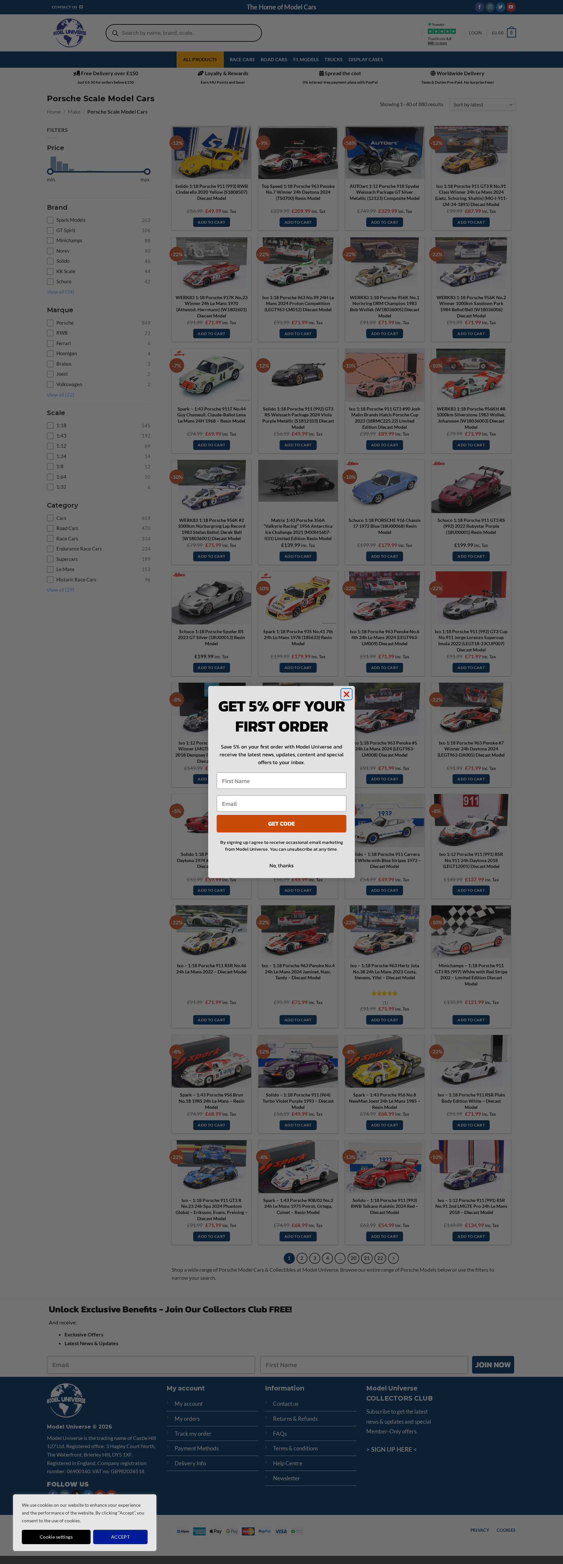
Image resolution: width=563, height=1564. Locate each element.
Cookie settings (56, 1537)
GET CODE (281, 823)
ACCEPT (120, 1537)
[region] (84, 1522)
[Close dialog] (346, 694)
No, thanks (281, 865)
